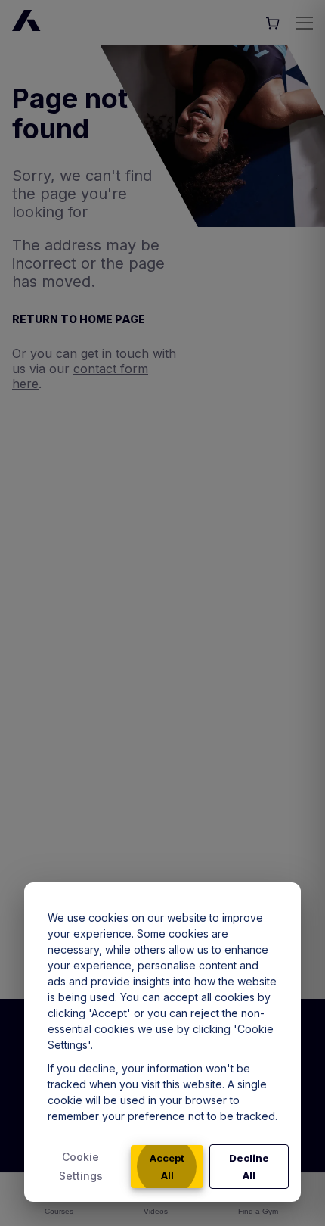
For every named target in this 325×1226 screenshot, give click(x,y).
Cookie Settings (81, 1166)
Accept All (167, 1166)
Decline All (249, 1166)
